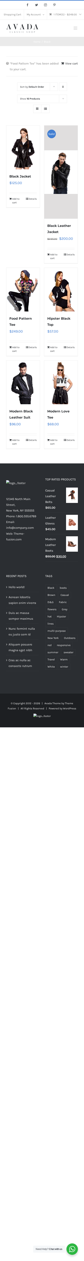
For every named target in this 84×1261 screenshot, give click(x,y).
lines (51, 623)
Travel (51, 659)
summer (53, 652)
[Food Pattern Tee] (23, 289)
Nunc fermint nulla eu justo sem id (22, 631)
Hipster (61, 616)
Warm (64, 659)
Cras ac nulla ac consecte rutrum (20, 663)
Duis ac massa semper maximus (21, 615)
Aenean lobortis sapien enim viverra (22, 600)
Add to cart (16, 200)
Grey (64, 609)
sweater (68, 652)
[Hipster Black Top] (61, 289)
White (51, 666)
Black (51, 587)
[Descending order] (63, 87)
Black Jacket (20, 176)
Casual (65, 595)
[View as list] (45, 109)
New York (53, 638)
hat (50, 616)
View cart (71, 63)
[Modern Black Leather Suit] (23, 382)
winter (64, 666)
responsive (64, 645)
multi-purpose (57, 630)
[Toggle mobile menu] (76, 28)
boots (63, 587)
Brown (51, 595)
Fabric (63, 602)
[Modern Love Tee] (61, 382)
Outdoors (69, 638)
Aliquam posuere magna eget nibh (20, 647)
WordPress (69, 708)
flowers (52, 609)
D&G (51, 602)
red (50, 645)
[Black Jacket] (23, 147)
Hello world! (17, 587)
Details (33, 198)
